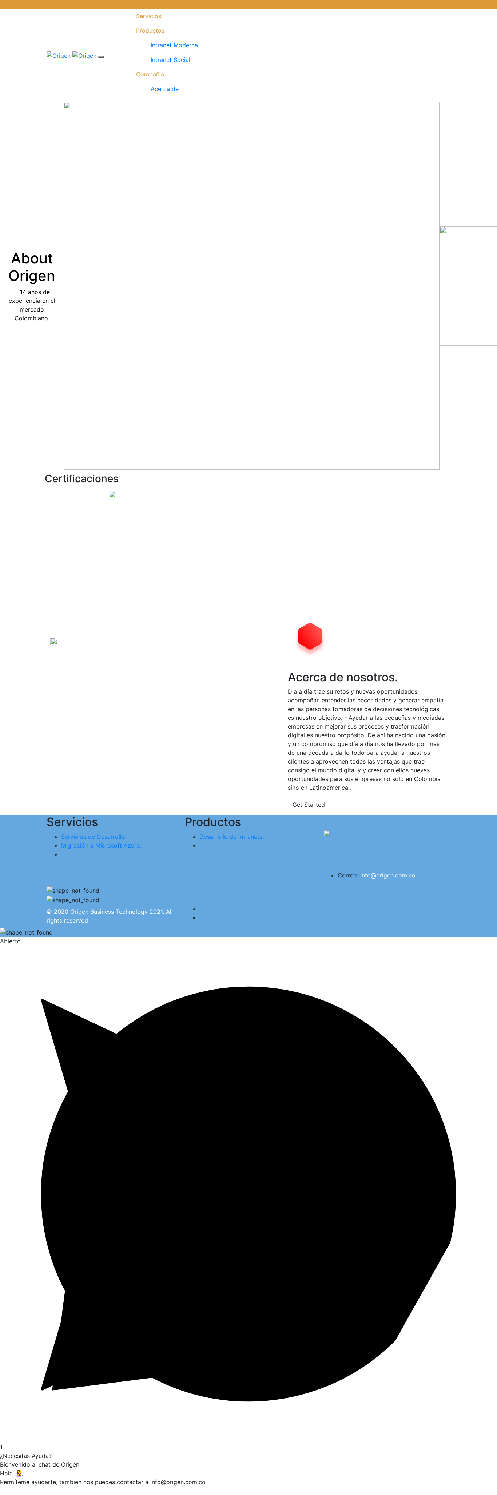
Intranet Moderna (174, 45)
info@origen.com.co (388, 875)
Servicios (148, 16)
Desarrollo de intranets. (231, 836)
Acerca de (165, 88)
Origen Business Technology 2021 (116, 911)
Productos (150, 30)
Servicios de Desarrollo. (94, 836)
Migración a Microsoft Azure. (101, 845)
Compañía (150, 74)
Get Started (309, 804)
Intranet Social (170, 59)
